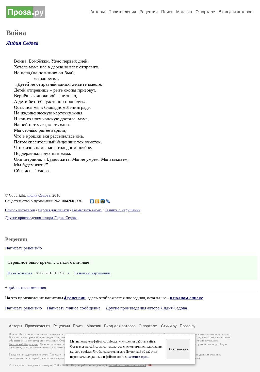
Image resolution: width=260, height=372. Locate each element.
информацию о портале (24, 347)
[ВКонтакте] (92, 201)
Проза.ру (188, 326)
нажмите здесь (137, 357)
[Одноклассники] (97, 201)
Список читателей (20, 210)
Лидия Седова (22, 43)
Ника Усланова (20, 273)
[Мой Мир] (102, 201)
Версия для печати (53, 210)
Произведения (122, 12)
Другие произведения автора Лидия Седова (41, 218)
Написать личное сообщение (74, 308)
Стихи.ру (169, 326)
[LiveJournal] (108, 201)
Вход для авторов (235, 12)
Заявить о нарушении (122, 210)
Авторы (97, 12)
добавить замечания (27, 287)
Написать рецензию (23, 248)
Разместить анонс (87, 210)
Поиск (167, 12)
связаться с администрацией (59, 347)
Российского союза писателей (127, 365)
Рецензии (149, 12)
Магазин (184, 12)
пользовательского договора (211, 334)
